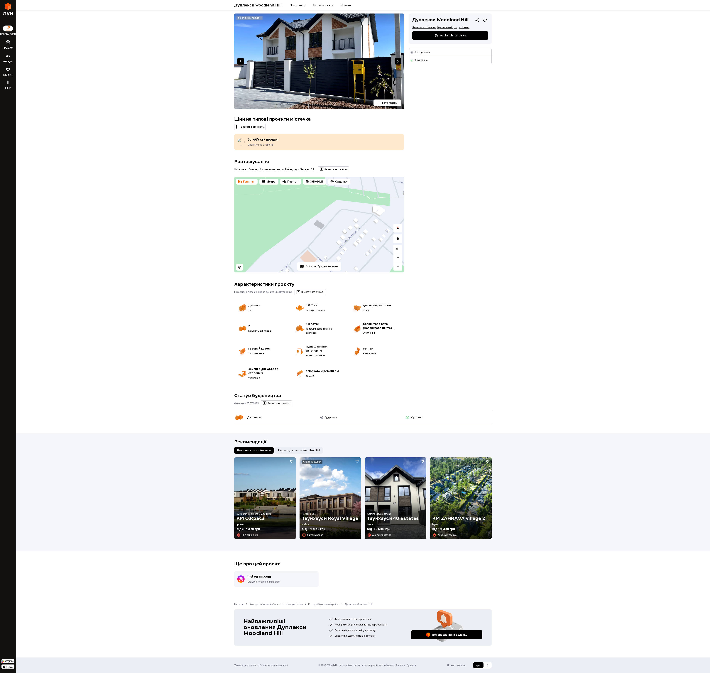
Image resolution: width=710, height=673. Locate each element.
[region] (319, 224)
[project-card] (265, 498)
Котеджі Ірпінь (294, 604)
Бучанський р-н (270, 169)
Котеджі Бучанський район (323, 604)
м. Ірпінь (287, 169)
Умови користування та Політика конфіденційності (261, 665)
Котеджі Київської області (265, 604)
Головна (239, 604)
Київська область (246, 169)
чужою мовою (458, 665)
